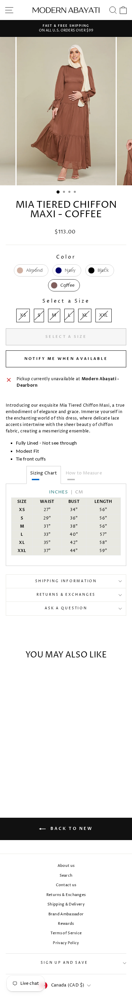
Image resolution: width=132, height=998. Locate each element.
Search (66, 875)
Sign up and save (64, 963)
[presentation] (9, 745)
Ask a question (66, 608)
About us (66, 865)
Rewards (66, 923)
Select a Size (66, 301)
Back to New (70, 828)
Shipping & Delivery (66, 904)
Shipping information (66, 581)
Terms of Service (66, 933)
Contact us (66, 885)
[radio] (31, 270)
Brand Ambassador (66, 914)
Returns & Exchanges (66, 595)
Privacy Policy (66, 942)
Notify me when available (66, 358)
